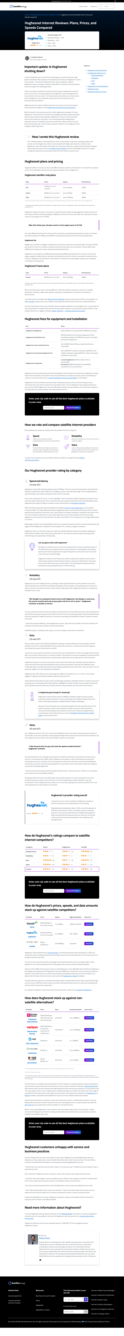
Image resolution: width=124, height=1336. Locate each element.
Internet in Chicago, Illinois (100, 1314)
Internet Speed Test (15, 1296)
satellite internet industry (58, 148)
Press (108, 1322)
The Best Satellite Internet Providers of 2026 (45, 15)
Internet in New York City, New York (102, 1295)
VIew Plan (89, 924)
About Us (102, 1322)
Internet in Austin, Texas (99, 1300)
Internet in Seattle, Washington (101, 1304)
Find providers (83, 6)
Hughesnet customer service (97, 92)
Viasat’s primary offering (56, 299)
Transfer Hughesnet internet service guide (62, 378)
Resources (94, 6)
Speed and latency (97, 75)
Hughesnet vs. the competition (98, 86)
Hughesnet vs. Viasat (70, 976)
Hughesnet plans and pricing (97, 70)
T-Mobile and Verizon (91, 1086)
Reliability (94, 78)
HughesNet (39, 1305)
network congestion (78, 503)
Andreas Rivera (37, 57)
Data (93, 81)
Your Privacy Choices (91, 1322)
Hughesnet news (93, 89)
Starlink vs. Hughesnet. (84, 990)
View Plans (89, 1018)
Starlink (31, 301)
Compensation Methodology (71, 1322)
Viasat (54, 311)
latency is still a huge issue (74, 508)
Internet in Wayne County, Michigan (103, 1290)
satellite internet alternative (75, 311)
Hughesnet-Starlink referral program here (61, 108)
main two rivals (53, 953)
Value (93, 83)
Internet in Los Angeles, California (102, 1309)
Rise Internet (29, 1105)
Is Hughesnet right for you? (97, 73)
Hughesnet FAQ (67, 1214)
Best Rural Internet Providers (45, 1296)
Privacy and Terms (55, 1322)
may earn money (56, 1)
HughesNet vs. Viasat (43, 1310)
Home (27, 15)
